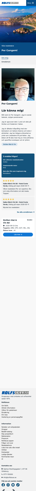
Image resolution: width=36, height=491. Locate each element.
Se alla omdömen (25, 212)
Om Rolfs (5, 406)
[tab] (18, 57)
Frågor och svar (7, 443)
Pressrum (5, 438)
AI (2, 459)
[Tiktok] (18, 485)
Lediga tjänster (7, 454)
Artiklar (4, 450)
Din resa (4, 415)
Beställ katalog (7, 432)
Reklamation (6, 436)
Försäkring (5, 412)
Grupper (4, 429)
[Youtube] (13, 485)
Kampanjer (5, 452)
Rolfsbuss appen (8, 441)
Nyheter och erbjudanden (11, 427)
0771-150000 (8, 474)
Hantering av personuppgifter (12, 417)
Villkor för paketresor (9, 410)
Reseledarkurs (7, 445)
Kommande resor (8, 457)
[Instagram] (8, 485)
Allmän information (8, 408)
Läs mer (17, 234)
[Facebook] (3, 485)
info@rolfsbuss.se (9, 477)
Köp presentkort (7, 434)
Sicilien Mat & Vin (9, 144)
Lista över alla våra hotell (11, 447)
